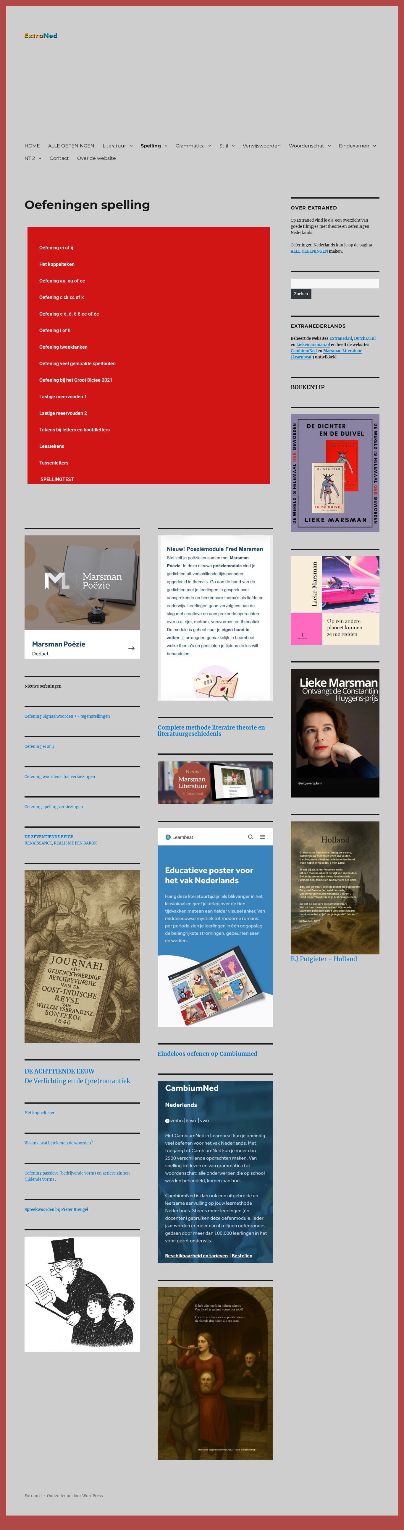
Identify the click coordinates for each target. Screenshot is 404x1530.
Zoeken (301, 293)
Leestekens (51, 446)
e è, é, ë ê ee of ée (79, 314)
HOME (32, 146)
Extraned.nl (340, 338)
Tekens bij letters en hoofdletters (74, 430)
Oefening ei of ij (56, 248)
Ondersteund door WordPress (75, 1495)
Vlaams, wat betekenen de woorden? (59, 1143)
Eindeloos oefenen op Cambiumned (207, 1053)
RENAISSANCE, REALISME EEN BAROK (61, 843)
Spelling (151, 146)
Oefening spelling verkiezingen (54, 806)
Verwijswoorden (262, 146)
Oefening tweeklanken (63, 347)
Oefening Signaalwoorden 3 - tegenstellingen (67, 716)
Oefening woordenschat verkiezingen (60, 776)
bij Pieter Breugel (72, 1209)
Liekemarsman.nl (313, 344)
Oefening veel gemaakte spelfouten (77, 363)
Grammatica (190, 146)
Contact (59, 158)
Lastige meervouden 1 (63, 396)
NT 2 (30, 158)
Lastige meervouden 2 (63, 413)
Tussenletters (53, 463)
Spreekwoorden (39, 1209)
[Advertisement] (203, 92)
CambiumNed (304, 350)
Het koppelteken (57, 264)
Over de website (96, 158)
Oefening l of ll (54, 330)
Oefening (49, 314)
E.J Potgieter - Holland (324, 959)
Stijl (223, 146)
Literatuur (114, 146)
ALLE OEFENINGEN (71, 146)
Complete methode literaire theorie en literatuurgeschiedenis (211, 730)
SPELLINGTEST (56, 479)
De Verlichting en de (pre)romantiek (77, 1081)
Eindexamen (354, 146)
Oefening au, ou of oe (62, 281)
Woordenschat (306, 146)
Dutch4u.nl (365, 338)
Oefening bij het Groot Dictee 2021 (75, 380)
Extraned (33, 1495)
